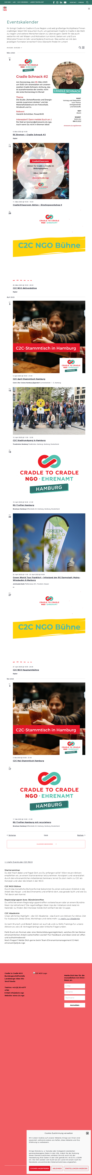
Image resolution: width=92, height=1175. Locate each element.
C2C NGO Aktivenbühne (25, 288)
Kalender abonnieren (45, 844)
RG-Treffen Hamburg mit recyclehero (32, 822)
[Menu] (88, 9)
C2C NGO (7, 2)
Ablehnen (57, 1168)
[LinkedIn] (61, 2)
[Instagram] (57, 2)
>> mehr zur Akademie (69, 919)
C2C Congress (22, 2)
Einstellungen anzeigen (76, 1168)
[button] (87, 1133)
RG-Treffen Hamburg (23, 505)
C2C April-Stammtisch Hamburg (29, 379)
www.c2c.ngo (18, 996)
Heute (46, 835)
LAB (14, 2)
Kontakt (73, 2)
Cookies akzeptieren (39, 1168)
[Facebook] (54, 2)
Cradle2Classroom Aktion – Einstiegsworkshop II (37, 205)
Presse (81, 2)
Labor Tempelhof (37, 2)
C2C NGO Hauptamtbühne (26, 670)
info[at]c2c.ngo (17, 993)
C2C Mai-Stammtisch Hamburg (28, 761)
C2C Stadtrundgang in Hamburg (29, 440)
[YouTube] (65, 2)
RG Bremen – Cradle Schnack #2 (29, 135)
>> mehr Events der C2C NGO (19, 862)
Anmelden (74, 1005)
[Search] (87, 2)
